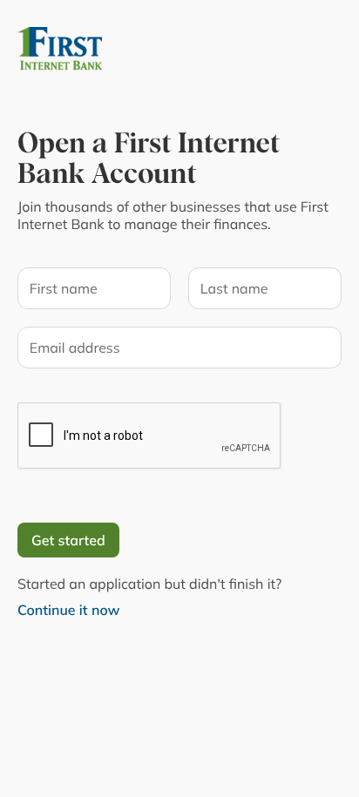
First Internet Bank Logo (104, 49)
